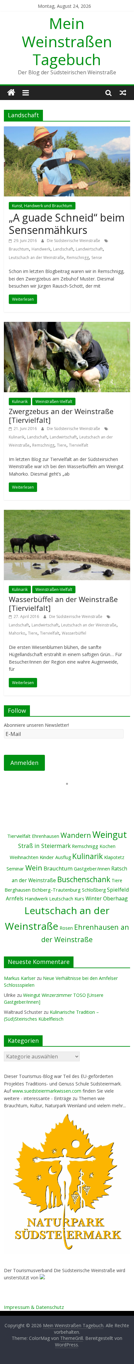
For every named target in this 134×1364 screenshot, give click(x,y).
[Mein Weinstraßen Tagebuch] (11, 93)
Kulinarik (20, 401)
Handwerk (41, 249)
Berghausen (18, 890)
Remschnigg (78, 257)
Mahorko (17, 633)
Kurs (79, 899)
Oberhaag (115, 898)
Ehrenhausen (45, 836)
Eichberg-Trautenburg (56, 890)
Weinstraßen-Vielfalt (53, 401)
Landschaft (63, 249)
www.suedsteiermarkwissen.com (46, 1091)
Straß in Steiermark (44, 846)
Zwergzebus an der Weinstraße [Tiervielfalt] (61, 415)
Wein (33, 867)
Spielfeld (118, 889)
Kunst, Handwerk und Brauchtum (42, 205)
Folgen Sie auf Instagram (71, 795)
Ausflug (63, 857)
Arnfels (14, 898)
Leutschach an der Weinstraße (36, 257)
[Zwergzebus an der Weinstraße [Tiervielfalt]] (67, 325)
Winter (94, 898)
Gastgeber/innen (92, 869)
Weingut (109, 834)
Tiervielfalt (78, 445)
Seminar (15, 869)
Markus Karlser (19, 978)
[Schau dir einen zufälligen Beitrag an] (123, 92)
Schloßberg (94, 890)
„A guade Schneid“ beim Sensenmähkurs (67, 223)
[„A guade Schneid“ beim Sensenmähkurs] (67, 130)
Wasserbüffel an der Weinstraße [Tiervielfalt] (63, 603)
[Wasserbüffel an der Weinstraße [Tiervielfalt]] (67, 513)
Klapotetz (114, 857)
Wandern (75, 835)
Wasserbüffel (74, 633)
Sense (96, 257)
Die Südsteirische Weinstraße (74, 240)
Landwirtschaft (89, 249)
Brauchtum (19, 249)
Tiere (61, 445)
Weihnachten (24, 857)
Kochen (107, 846)
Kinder (47, 857)
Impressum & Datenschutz (34, 1307)
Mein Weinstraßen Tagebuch (67, 41)
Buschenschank (83, 879)
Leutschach (61, 899)
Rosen (66, 928)
